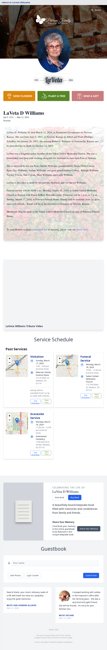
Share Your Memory (89, 528)
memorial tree (40, 229)
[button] (17, 363)
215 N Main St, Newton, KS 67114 (42, 380)
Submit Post (91, 575)
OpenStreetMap (56, 642)
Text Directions (35, 402)
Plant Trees (46, 401)
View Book (59, 497)
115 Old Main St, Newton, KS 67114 (93, 387)
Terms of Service (61, 637)
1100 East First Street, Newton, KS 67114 (43, 445)
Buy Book (74, 497)
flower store (82, 229)
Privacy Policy (45, 637)
